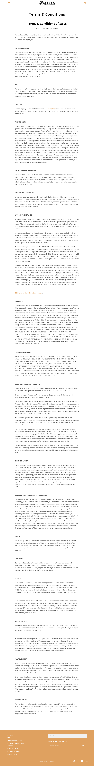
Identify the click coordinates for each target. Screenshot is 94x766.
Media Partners (12, 748)
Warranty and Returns (15, 743)
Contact (10, 746)
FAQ (8, 738)
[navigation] (9, 3)
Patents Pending (13, 754)
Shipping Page (51, 109)
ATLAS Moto (52, 761)
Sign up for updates (57, 741)
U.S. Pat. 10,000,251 (13, 751)
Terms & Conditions (14, 740)
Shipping (10, 735)
